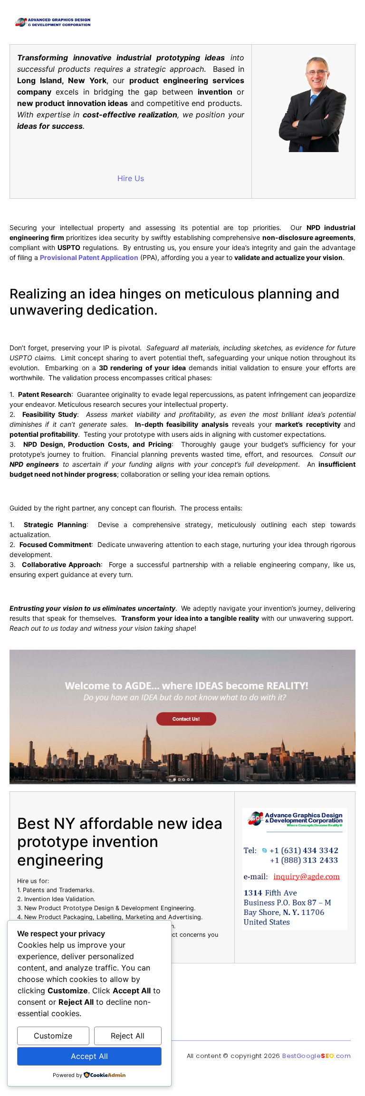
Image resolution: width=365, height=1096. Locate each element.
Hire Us (130, 178)
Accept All (89, 1056)
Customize (53, 1035)
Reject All (127, 1035)
